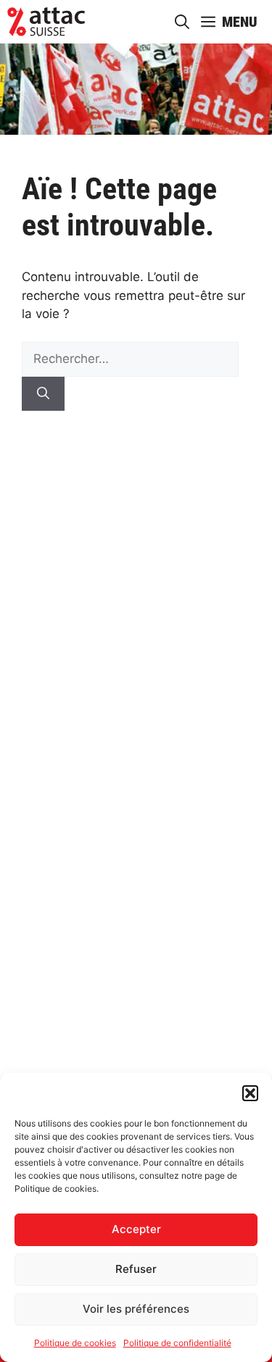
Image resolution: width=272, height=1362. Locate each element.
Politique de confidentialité (177, 1342)
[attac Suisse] (46, 21)
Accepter (136, 1229)
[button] (250, 1093)
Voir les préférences (136, 1309)
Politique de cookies (75, 1342)
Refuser (136, 1269)
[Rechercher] (43, 394)
